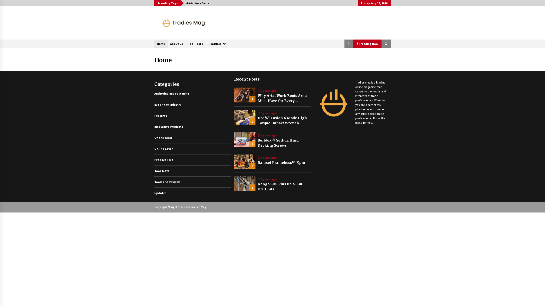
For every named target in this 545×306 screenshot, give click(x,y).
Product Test (163, 160)
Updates (160, 193)
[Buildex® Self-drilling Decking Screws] (244, 139)
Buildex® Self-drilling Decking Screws (278, 142)
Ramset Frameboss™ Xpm (281, 162)
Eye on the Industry (167, 104)
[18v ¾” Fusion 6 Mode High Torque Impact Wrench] (244, 117)
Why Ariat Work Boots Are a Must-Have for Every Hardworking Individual (282, 98)
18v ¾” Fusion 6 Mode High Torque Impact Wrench (282, 120)
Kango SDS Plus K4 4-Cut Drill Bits (280, 186)
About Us (176, 44)
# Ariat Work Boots (197, 3)
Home (161, 44)
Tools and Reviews (167, 182)
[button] (348, 44)
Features (215, 44)
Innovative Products (168, 127)
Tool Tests (195, 44)
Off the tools (163, 138)
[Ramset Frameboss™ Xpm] (244, 161)
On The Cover (163, 149)
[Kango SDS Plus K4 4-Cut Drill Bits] (244, 183)
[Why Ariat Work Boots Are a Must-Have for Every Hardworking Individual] (244, 95)
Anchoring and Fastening (171, 93)
